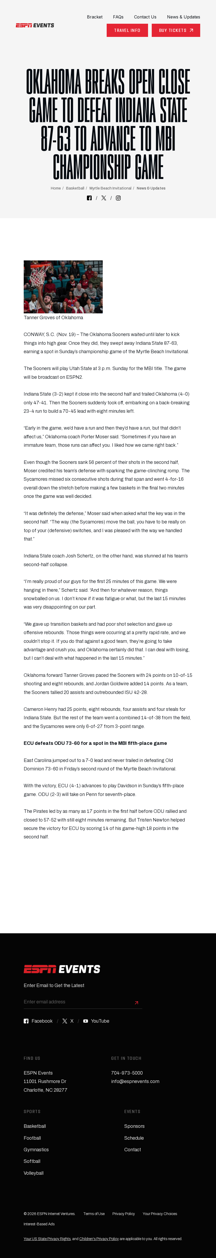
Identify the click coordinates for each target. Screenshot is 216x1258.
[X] (103, 198)
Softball (32, 1161)
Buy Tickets (173, 31)
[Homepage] (35, 25)
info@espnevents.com (135, 1081)
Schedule (134, 1138)
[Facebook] (89, 198)
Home (56, 188)
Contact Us (145, 17)
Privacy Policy (123, 1214)
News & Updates (183, 17)
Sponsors (134, 1126)
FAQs (118, 17)
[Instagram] (118, 198)
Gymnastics (36, 1149)
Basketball (75, 188)
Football (32, 1138)
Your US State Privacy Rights (47, 1239)
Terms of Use (94, 1214)
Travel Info (127, 31)
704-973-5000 (127, 1073)
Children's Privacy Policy (99, 1239)
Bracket (94, 17)
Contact (132, 1149)
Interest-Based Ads (39, 1224)
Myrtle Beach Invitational (110, 188)
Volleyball (33, 1173)
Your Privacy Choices (160, 1214)
